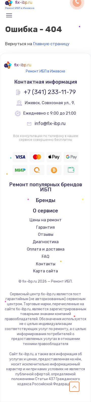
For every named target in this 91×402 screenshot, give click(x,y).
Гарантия (45, 227)
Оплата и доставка (45, 249)
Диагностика (46, 241)
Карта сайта (45, 271)
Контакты (45, 263)
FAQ (45, 256)
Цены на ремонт (46, 220)
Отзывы (45, 234)
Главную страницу (51, 43)
